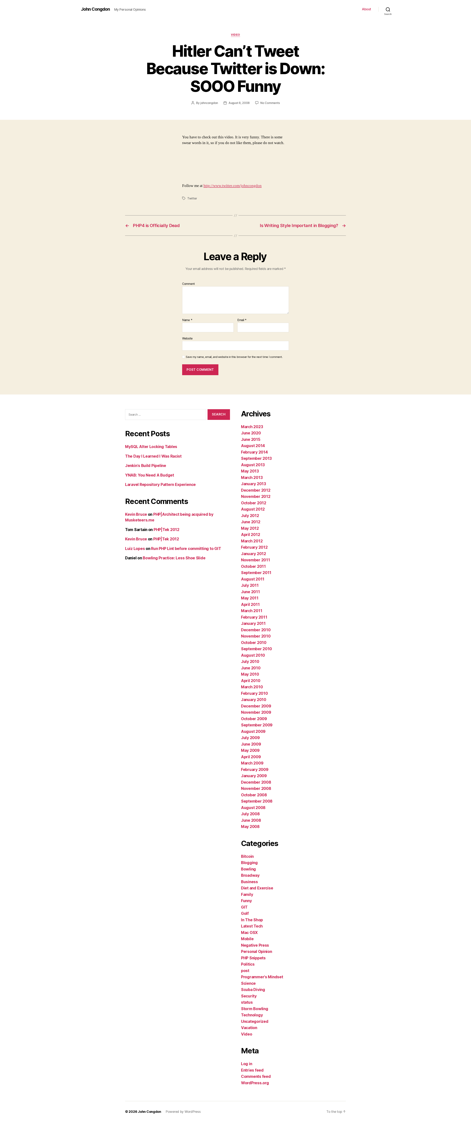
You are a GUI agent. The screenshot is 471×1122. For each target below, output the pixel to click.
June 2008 (251, 820)
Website (187, 338)
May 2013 (250, 471)
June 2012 (250, 522)
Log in (246, 1063)
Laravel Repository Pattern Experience (160, 484)
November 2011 (255, 560)
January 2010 (253, 699)
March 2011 (251, 610)
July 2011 (250, 585)
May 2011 (249, 598)
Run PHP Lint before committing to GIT (186, 548)
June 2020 (251, 433)
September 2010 (256, 649)
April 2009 (251, 757)
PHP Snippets (253, 958)
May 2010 (250, 674)
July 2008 (250, 814)
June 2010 (251, 668)
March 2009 (252, 763)
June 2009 (251, 744)
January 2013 (253, 484)
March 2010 (252, 687)
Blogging (249, 862)
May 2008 (250, 826)
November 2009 (256, 712)
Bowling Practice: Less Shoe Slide (174, 558)
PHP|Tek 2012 (166, 529)
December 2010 (256, 630)
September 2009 (256, 725)
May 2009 (250, 750)
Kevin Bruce (136, 514)
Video (235, 34)
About (366, 9)
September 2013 (256, 458)
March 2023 (252, 426)
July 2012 (250, 515)
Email (242, 320)
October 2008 (254, 795)
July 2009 (250, 737)
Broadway (250, 875)
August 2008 (253, 807)
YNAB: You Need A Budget (149, 475)
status (247, 1002)
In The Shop (252, 920)
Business (249, 881)
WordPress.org (255, 1083)
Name (187, 320)
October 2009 (254, 718)
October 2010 (253, 642)
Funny (246, 900)
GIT (244, 907)
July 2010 (250, 661)
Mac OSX (249, 932)
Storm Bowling (254, 1008)
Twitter (192, 198)
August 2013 (253, 465)
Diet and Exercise (257, 888)
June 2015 (250, 439)
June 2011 (250, 592)
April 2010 (250, 680)
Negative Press (255, 945)
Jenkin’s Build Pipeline (145, 465)
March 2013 (252, 477)
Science (248, 983)
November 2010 (256, 636)
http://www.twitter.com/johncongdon (232, 185)
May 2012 (250, 528)
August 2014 (253, 445)
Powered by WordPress (183, 1112)
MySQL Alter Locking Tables (151, 446)
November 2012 (255, 496)
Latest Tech (252, 926)
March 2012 (252, 541)
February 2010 (254, 693)
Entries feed (252, 1070)
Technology (252, 1015)
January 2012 (253, 553)
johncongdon (209, 103)
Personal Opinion (256, 951)
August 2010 (253, 655)
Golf (245, 913)
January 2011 (253, 623)
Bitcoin (247, 856)
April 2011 (250, 604)
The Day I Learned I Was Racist (153, 456)
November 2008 (256, 788)
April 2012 (250, 534)
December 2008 (256, 782)
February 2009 (254, 769)
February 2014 (254, 452)
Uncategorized (254, 1021)
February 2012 (254, 547)
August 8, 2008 (239, 103)
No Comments (270, 103)
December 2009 (256, 706)
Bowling (248, 869)
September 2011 (256, 572)
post (245, 970)
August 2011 (252, 579)
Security (249, 996)
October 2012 (253, 503)
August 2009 (253, 731)
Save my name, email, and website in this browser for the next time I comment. (234, 357)
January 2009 (254, 776)
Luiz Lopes (135, 548)
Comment (188, 284)
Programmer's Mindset (262, 977)
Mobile (247, 939)
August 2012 (253, 509)
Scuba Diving (253, 989)
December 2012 (255, 490)
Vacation (249, 1027)
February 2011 (254, 617)
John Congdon (95, 9)
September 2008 (256, 801)
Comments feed (256, 1076)
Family (247, 894)
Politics (248, 964)
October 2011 (253, 566)
